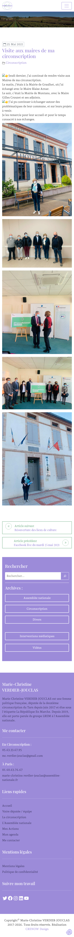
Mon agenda (10, 834)
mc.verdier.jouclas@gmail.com (22, 755)
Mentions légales (13, 866)
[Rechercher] (65, 576)
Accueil (7, 805)
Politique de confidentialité (20, 872)
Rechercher (16, 566)
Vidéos (37, 647)
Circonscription (16, 62)
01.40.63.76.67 (12, 769)
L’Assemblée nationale (16, 823)
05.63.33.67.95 (12, 750)
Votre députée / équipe (17, 811)
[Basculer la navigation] (66, 6)
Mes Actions (10, 828)
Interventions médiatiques (37, 636)
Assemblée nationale (37, 598)
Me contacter (11, 840)
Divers (37, 619)
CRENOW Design (37, 929)
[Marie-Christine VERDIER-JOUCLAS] (8, 6)
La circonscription (14, 817)
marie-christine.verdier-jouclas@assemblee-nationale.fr (31, 778)
